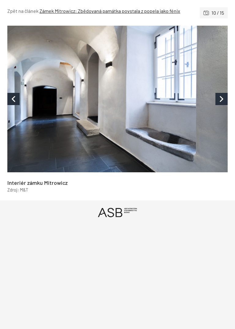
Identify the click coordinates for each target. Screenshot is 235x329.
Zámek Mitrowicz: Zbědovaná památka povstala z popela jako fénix (109, 11)
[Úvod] (117, 212)
